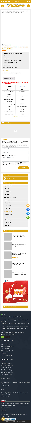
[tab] (9, 78)
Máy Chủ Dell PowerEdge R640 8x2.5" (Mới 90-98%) (19, 245)
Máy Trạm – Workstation (10, 197)
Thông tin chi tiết (8, 78)
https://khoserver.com (23, 328)
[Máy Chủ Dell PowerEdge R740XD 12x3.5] (8, 265)
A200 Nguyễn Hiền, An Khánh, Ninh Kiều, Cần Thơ (15, 414)
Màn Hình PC (8, 205)
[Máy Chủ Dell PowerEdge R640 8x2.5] (8, 246)
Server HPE (8, 191)
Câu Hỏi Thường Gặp (6, 363)
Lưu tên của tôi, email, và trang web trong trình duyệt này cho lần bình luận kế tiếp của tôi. (14, 163)
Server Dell (7, 188)
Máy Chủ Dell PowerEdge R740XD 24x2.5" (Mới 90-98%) (19, 273)
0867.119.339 (10, 326)
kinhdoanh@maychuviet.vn (23, 326)
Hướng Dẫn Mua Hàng (6, 367)
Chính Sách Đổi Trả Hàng (7, 372)
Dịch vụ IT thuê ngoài (6, 355)
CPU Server (21, 11)
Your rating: (5, 155)
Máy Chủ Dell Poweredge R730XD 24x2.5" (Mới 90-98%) (19, 236)
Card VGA (7, 208)
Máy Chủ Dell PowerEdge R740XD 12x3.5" (18, 264)
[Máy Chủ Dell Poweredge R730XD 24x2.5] (8, 237)
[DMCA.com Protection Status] (15, 337)
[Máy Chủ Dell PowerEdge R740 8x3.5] (8, 255)
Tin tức (11, 1)
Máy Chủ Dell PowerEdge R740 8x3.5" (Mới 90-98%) (19, 254)
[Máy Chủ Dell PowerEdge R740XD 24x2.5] (8, 274)
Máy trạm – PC (8, 200)
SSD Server (7, 225)
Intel (10, 45)
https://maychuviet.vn (12, 328)
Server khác (8, 194)
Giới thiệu (4, 1)
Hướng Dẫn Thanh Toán (7, 365)
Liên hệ (17, 1)
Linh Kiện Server (14, 11)
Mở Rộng (15, 116)
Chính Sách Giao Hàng (6, 370)
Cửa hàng (9, 11)
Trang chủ (4, 11)
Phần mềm (3, 353)
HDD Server (8, 222)
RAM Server (8, 219)
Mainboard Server (9, 214)
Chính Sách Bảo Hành (6, 374)
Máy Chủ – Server (8, 186)
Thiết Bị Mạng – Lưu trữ (7, 351)
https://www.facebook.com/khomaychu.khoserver (13, 332)
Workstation (8, 203)
